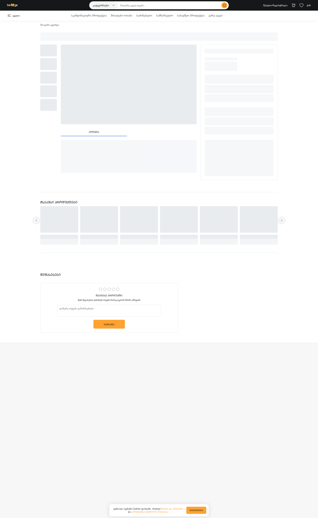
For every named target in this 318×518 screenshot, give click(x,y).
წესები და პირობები (172, 508)
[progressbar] (159, 34)
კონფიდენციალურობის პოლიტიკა (150, 511)
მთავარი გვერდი (49, 25)
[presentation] (36, 220)
